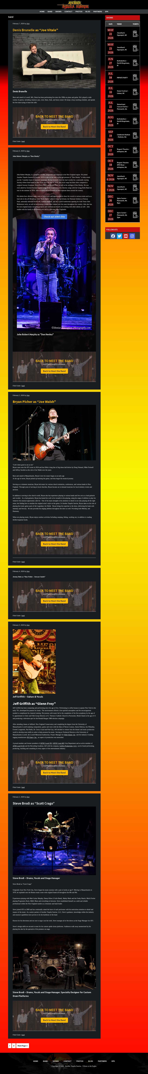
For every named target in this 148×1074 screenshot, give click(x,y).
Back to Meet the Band (54, 126)
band (23, 141)
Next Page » (22, 1046)
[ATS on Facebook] (113, 236)
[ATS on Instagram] (132, 236)
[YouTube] (126, 236)
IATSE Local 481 (58, 743)
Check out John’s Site (54, 216)
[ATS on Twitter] (119, 236)
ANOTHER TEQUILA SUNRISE (74, 4)
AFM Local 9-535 (19, 746)
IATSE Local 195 (46, 743)
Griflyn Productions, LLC (68, 746)
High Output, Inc (69, 735)
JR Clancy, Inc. (32, 737)
